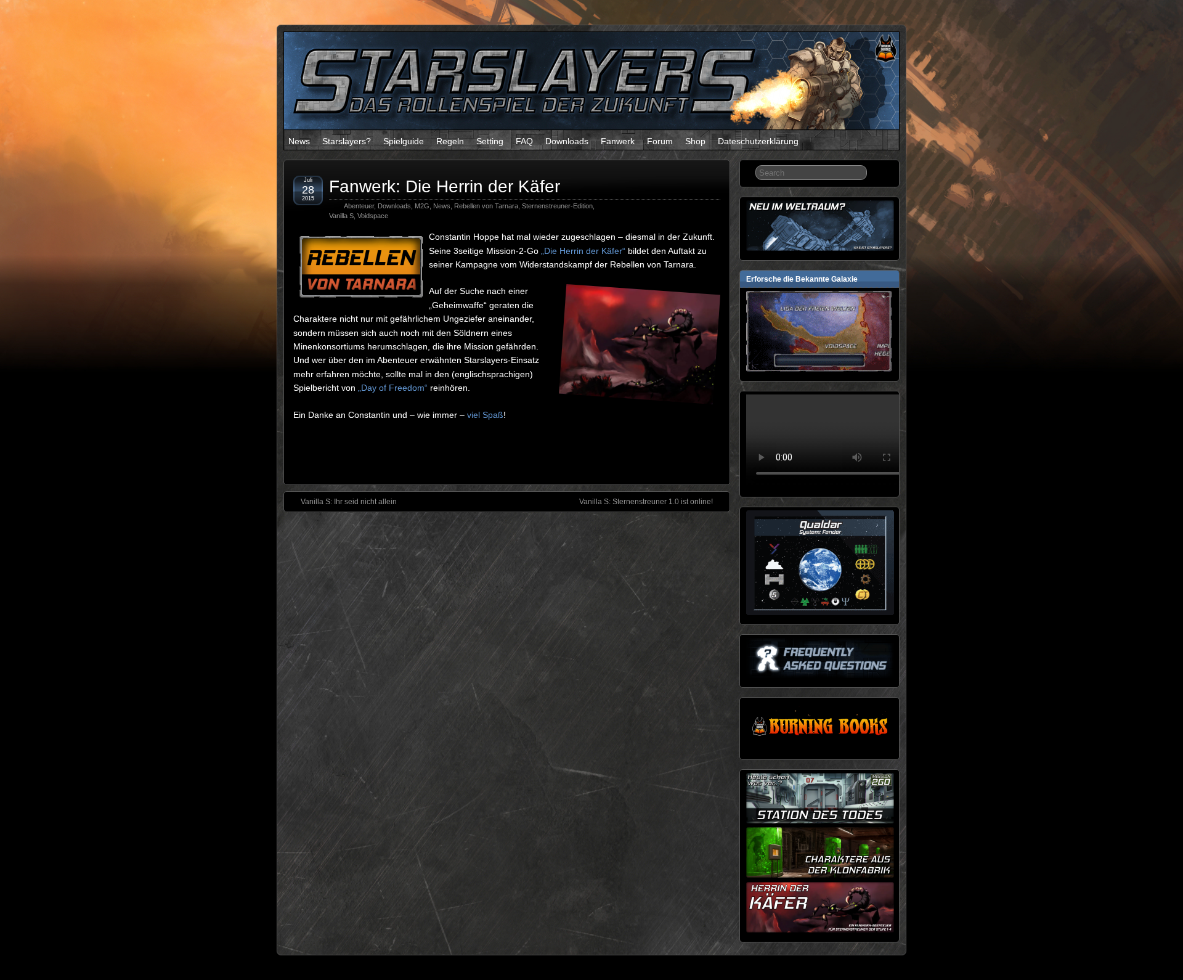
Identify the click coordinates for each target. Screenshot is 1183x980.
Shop (695, 141)
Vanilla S (341, 215)
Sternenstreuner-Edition (557, 206)
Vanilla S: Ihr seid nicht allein (349, 501)
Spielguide (403, 141)
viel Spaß (485, 415)
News (299, 141)
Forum (660, 141)
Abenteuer (359, 206)
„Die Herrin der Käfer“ (583, 251)
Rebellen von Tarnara (486, 206)
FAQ (524, 141)
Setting (489, 141)
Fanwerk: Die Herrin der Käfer (444, 186)
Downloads (566, 141)
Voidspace (372, 215)
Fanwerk (618, 141)
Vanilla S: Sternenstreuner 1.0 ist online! (646, 501)
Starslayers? (346, 141)
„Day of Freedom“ (393, 388)
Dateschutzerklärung (758, 141)
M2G (422, 206)
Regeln (450, 141)
